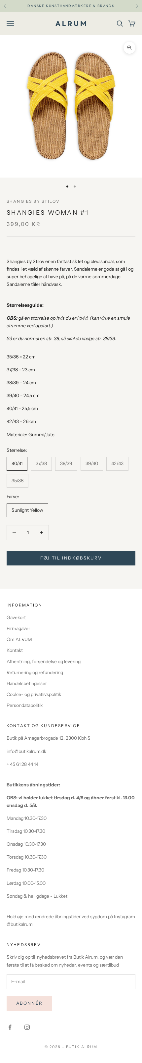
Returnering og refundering (35, 672)
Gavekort (16, 617)
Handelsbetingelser (27, 683)
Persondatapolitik (25, 705)
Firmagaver (18, 628)
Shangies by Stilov (33, 201)
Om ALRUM (19, 639)
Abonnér (29, 1003)
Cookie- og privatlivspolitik (34, 694)
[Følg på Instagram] (27, 1027)
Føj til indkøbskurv (71, 557)
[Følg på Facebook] (10, 1027)
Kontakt (15, 650)
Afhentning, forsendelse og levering (44, 661)
